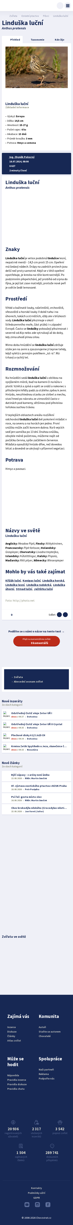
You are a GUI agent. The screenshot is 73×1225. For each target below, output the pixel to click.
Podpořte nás (46, 1078)
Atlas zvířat (14, 1040)
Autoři (42, 1027)
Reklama (44, 1074)
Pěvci (46, 16)
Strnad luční (24, 589)
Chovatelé (45, 1036)
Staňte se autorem (50, 1031)
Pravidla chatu (16, 1088)
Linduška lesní (15, 585)
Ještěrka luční (43, 589)
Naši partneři (46, 1069)
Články (11, 1036)
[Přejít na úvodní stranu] (3, 16)
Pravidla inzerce (16, 1079)
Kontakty (36, 1188)
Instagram (36, 1205)
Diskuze (11, 1031)
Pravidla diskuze (17, 1084)
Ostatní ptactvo (30, 16)
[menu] (67, 5)
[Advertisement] (36, 216)
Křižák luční (13, 580)
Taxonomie (37, 39)
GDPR (36, 1197)
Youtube (26, 1205)
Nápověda (13, 1075)
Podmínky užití (36, 1193)
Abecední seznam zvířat (28, 681)
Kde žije (59, 39)
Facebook (47, 1205)
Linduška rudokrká (38, 585)
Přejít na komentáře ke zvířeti (37, 641)
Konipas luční (31, 580)
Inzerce (11, 1027)
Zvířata (13, 16)
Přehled (15, 39)
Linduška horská (53, 580)
